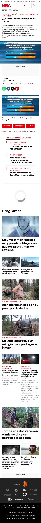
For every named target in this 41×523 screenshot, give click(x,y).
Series (4, 10)
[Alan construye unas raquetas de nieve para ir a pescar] (11, 262)
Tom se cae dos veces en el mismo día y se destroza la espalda (20, 434)
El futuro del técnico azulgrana (20, 169)
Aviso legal (12, 512)
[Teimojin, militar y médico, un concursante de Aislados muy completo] (30, 450)
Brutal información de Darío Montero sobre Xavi (22, 174)
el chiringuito (19, 126)
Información (16, 155)
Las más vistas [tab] (13, 138)
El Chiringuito (33, 1)
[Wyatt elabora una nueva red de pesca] (11, 359)
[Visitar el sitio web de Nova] (33, 490)
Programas (14, 10)
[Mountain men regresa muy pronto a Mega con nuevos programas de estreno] (20, 226)
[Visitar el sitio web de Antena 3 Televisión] (7, 490)
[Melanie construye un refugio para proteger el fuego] (20, 325)
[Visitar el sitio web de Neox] (24, 490)
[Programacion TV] (29, 5)
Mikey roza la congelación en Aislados (27, 271)
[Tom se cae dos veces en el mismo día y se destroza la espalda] (20, 417)
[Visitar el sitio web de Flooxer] (31, 499)
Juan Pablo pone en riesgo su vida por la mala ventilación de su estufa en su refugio (29, 374)
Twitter (30, 126)
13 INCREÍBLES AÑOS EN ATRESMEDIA (21, 147)
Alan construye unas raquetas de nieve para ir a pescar (10, 271)
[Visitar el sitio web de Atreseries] (16, 494)
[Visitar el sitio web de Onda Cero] (24, 494)
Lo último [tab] (26, 138)
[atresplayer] (33, 5)
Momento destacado (11, 338)
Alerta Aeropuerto (22, 1)
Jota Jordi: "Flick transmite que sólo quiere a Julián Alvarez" (21, 160)
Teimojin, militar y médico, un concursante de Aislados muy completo (28, 461)
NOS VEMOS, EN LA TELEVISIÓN (18, 143)
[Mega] (10, 5)
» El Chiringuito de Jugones (25, 131)
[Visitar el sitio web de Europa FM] (33, 494)
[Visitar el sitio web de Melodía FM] (9, 499)
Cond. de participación (27, 515)
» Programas (11, 131)
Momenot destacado (11, 302)
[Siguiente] (39, 1)
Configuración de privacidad (15, 518)
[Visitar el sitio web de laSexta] (16, 490)
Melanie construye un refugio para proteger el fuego (20, 344)
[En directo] (24, 5)
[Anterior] (1, 1)
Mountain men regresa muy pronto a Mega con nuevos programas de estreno (19, 245)
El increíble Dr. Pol (9, 1)
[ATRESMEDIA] (20, 484)
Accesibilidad (31, 518)
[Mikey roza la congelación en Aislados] (30, 262)
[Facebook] (4, 81)
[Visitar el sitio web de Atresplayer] (20, 499)
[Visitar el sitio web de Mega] (7, 494)
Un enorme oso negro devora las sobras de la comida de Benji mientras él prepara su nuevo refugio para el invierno (10, 462)
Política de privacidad (25, 512)
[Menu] (38, 5)
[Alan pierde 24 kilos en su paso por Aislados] (20, 289)
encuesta (7, 126)
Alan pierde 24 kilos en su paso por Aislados (20, 306)
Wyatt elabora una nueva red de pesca (10, 371)
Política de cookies (12, 515)
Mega (4, 131)
